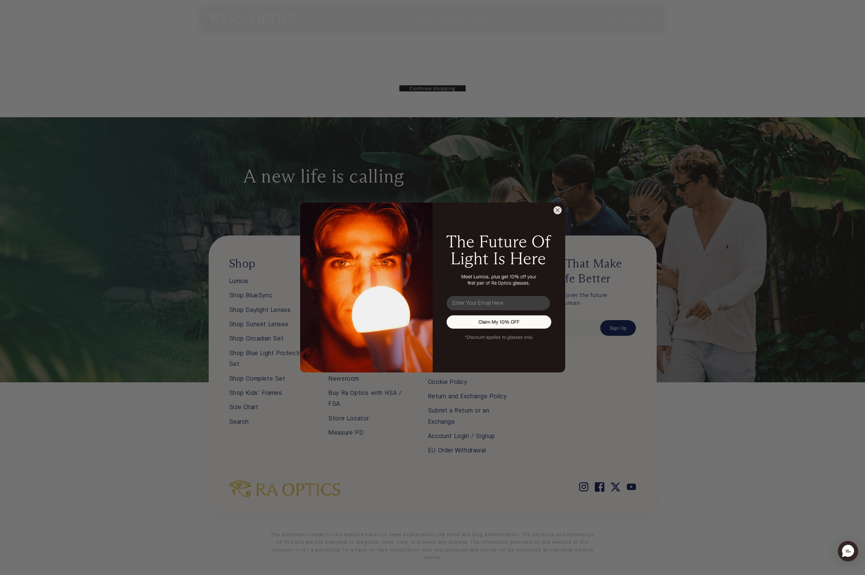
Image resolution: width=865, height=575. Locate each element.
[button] (848, 551)
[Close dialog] (557, 210)
